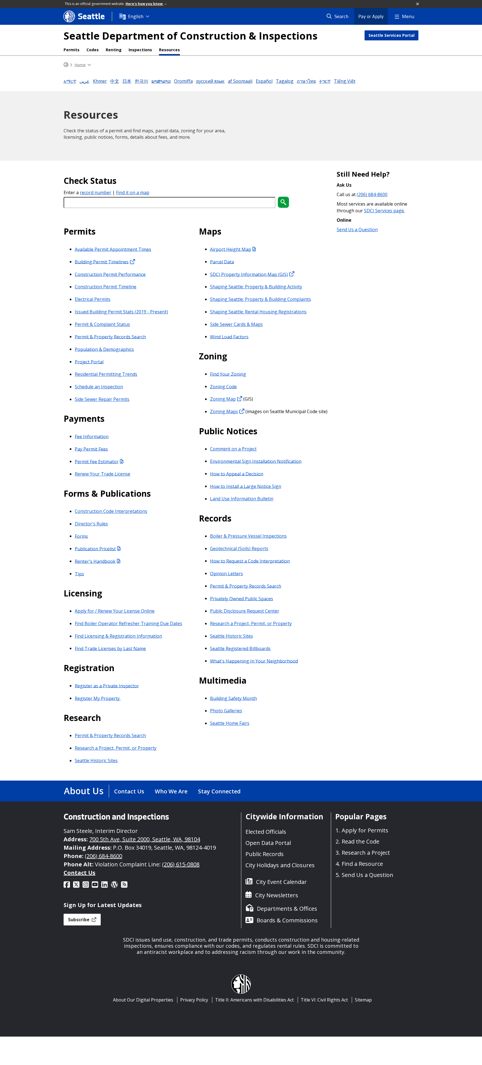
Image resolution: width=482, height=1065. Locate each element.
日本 (126, 81)
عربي (84, 81)
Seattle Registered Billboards (240, 648)
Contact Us (129, 791)
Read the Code (360, 841)
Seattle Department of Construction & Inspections (190, 36)
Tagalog (284, 81)
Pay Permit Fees (91, 449)
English (135, 16)
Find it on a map (132, 192)
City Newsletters (276, 895)
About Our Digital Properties (143, 1000)
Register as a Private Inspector (107, 686)
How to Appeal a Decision (236, 474)
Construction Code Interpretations (111, 511)
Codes (92, 49)
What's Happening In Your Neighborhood (254, 661)
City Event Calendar (281, 882)
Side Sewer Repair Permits (102, 399)
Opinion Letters (226, 573)
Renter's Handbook (95, 561)
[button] (417, 4)
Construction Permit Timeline (105, 287)
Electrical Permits (92, 299)
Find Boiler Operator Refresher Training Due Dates (128, 623)
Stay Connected (219, 791)
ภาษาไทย (306, 81)
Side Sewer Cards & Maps (236, 324)
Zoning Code (223, 386)
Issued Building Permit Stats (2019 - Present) (121, 312)
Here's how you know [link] (144, 3)
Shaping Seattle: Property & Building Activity (256, 287)
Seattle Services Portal (391, 35)
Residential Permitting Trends (106, 374)
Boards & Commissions (287, 920)
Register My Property (98, 698)
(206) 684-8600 (372, 194)
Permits (71, 49)
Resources (169, 49)
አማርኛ (70, 81)
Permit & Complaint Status (102, 324)
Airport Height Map (230, 249)
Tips (79, 574)
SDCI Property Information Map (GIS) (249, 274)
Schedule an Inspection (99, 387)
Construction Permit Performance (110, 274)
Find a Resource (362, 863)
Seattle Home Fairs (229, 723)
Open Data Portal (268, 843)
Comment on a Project (233, 449)
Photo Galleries (226, 711)
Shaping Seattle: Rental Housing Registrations (258, 312)
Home (80, 64)
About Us (83, 791)
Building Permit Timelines (102, 262)
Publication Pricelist (95, 548)
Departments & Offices (287, 908)
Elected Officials (265, 831)
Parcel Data (222, 262)
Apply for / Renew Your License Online (115, 611)
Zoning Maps (224, 411)
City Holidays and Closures (280, 865)
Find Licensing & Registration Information (118, 636)
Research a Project (366, 852)
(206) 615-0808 (180, 864)
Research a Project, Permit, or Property (115, 748)
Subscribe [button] (79, 920)
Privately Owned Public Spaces (241, 598)
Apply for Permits (365, 830)
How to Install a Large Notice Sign (245, 486)
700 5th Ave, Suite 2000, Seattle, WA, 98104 (144, 839)
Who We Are (171, 791)
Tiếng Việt (344, 81)
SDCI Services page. (384, 211)
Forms (81, 536)
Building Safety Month (233, 698)
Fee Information (92, 436)
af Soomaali (240, 81)
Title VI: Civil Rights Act (324, 1000)
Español (264, 81)
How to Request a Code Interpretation (250, 561)
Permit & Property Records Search (110, 336)
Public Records (264, 854)
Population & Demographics (104, 349)
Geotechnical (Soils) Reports (239, 548)
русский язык (210, 81)
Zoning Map (223, 399)
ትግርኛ (325, 81)
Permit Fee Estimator (97, 461)
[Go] (283, 202)
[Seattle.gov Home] (66, 64)
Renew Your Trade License (102, 474)
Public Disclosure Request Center (244, 611)
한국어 (141, 81)
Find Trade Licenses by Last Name (110, 648)
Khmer (100, 81)
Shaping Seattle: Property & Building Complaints (260, 299)
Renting (114, 49)
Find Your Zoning (228, 374)
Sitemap (363, 1000)
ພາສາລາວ (161, 81)
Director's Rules (91, 524)
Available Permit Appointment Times (113, 249)
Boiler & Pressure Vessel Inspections (248, 536)
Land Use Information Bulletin (241, 499)
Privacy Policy (194, 1000)
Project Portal (89, 362)
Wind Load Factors (229, 336)
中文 (114, 81)
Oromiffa (183, 81)
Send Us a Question (357, 229)
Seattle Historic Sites (96, 760)
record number (95, 192)
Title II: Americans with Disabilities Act (254, 1000)
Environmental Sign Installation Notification (256, 461)
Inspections (140, 49)
